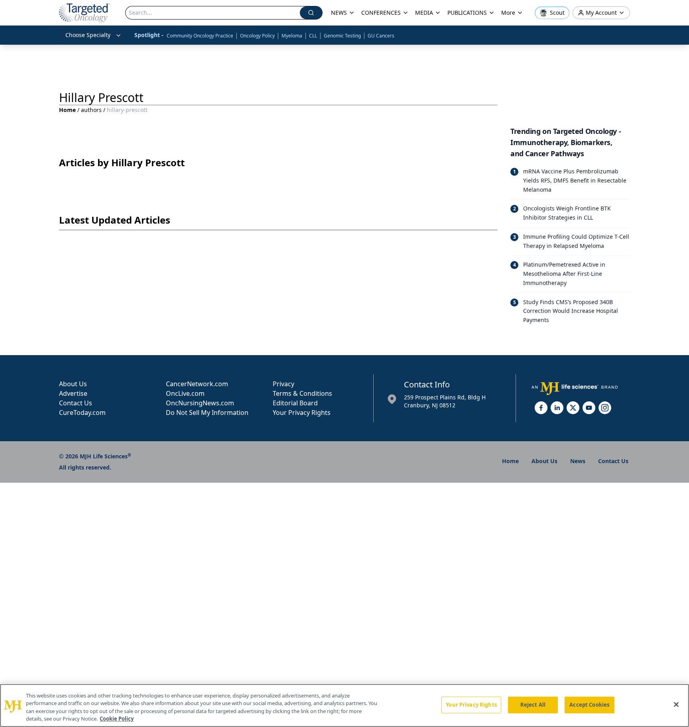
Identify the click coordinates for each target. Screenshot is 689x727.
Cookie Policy (117, 718)
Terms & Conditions (302, 393)
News (577, 461)
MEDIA (424, 12)
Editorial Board (295, 403)
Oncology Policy (257, 35)
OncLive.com (185, 393)
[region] (344, 705)
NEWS (339, 12)
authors (91, 110)
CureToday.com (82, 412)
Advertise (73, 393)
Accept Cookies (589, 704)
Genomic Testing (342, 35)
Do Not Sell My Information (207, 412)
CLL (313, 35)
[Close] (676, 704)
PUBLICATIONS (467, 12)
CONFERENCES (381, 12)
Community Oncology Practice (200, 35)
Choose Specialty (87, 35)
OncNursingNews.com (200, 403)
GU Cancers (381, 35)
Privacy (283, 383)
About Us (73, 383)
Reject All (532, 704)
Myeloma (292, 35)
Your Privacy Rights (302, 412)
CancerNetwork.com (197, 383)
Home (67, 110)
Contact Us (75, 403)
